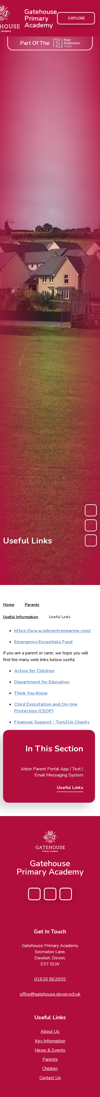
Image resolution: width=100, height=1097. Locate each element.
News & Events (50, 1050)
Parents (32, 604)
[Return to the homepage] (50, 841)
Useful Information (20, 617)
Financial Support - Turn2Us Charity (51, 722)
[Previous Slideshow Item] (91, 510)
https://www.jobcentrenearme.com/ (52, 631)
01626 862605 (50, 979)
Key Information (50, 1041)
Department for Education (41, 682)
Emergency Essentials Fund (43, 642)
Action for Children (34, 671)
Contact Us (50, 1078)
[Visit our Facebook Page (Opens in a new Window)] (34, 894)
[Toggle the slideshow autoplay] (91, 525)
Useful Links (60, 617)
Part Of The (34, 43)
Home (8, 604)
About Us (50, 1031)
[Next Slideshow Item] (91, 540)
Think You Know (31, 693)
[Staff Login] (65, 894)
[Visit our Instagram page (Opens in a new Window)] (50, 894)
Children (50, 1069)
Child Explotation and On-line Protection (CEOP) (46, 707)
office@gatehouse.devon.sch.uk (50, 994)
